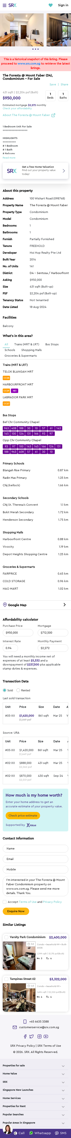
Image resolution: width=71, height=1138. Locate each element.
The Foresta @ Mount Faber (49, 205)
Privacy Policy (52, 901)
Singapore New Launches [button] (18, 1090)
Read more (9, 158)
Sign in (63, 5)
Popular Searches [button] (13, 1114)
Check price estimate (23, 815)
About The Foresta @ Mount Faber (26, 115)
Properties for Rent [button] (14, 1106)
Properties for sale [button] (14, 1065)
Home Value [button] (10, 1073)
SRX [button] (5, 1082)
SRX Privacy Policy (22, 1045)
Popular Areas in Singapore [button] (19, 1123)
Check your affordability (17, 108)
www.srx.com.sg (29, 63)
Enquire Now (16, 911)
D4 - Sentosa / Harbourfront (49, 273)
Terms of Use (28, 901)
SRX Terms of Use (49, 1045)
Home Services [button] (12, 1098)
